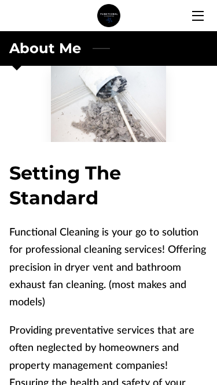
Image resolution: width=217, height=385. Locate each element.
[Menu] (197, 15)
